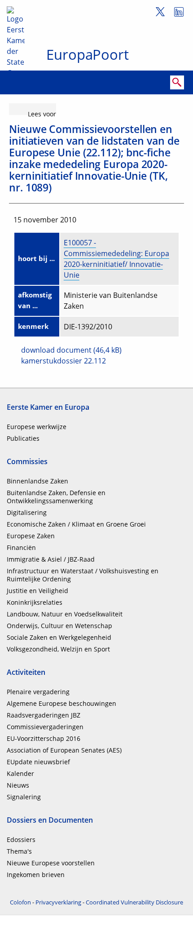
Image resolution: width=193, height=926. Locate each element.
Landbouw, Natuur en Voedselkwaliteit (65, 614)
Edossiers (21, 839)
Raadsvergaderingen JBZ (43, 715)
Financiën (21, 547)
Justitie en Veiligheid (37, 590)
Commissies (27, 461)
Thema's (19, 851)
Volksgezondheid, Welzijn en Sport (58, 649)
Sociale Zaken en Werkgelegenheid (59, 637)
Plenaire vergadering (38, 691)
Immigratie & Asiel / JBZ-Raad (51, 559)
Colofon (20, 902)
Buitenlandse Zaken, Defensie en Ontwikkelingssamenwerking (56, 496)
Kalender (20, 773)
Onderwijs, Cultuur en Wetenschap (59, 625)
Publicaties (23, 438)
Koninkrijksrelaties (34, 602)
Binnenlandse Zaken (37, 481)
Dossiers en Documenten (50, 820)
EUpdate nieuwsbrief (38, 762)
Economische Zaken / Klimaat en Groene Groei (76, 524)
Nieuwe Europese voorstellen (51, 863)
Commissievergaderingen (45, 726)
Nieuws (18, 785)
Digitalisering (27, 512)
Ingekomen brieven (36, 874)
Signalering (24, 797)
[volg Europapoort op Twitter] (157, 13)
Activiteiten (26, 672)
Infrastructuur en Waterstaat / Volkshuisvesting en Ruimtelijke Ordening (82, 575)
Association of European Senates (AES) (64, 750)
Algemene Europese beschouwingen (61, 703)
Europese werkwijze (36, 426)
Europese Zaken (31, 536)
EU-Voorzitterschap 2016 (43, 738)
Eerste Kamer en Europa (48, 407)
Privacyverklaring (58, 902)
